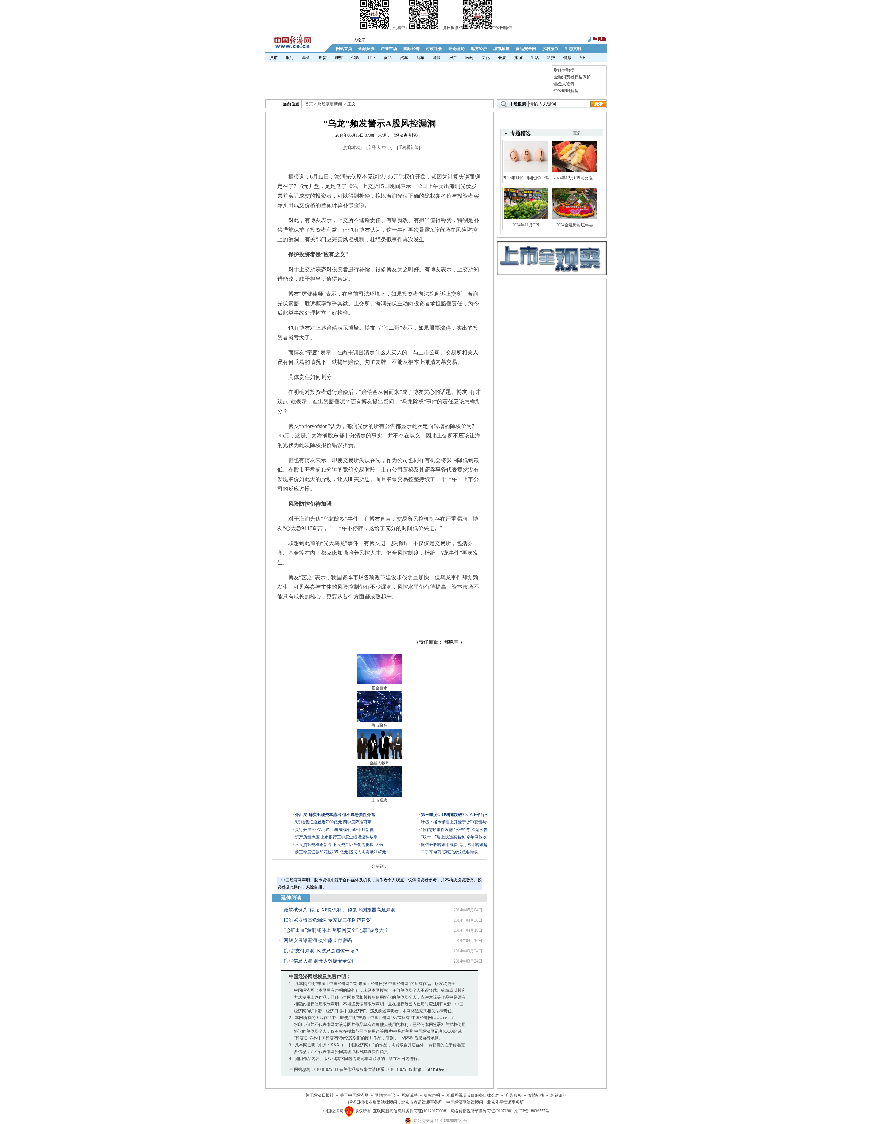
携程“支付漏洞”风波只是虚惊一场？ (321, 950)
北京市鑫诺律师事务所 (421, 1102)
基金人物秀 (564, 83)
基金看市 (379, 688)
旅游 (518, 57)
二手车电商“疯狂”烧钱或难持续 (449, 852)
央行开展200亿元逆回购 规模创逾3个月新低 (334, 829)
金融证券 (366, 48)
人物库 (359, 39)
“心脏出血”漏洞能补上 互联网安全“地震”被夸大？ (336, 930)
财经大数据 (564, 70)
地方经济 (479, 48)
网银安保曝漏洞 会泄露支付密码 (318, 940)
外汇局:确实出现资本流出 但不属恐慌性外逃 (335, 814)
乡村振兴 (550, 48)
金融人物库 (379, 762)
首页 (309, 104)
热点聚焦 (379, 725)
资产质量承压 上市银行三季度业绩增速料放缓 (336, 837)
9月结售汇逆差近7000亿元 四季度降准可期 (333, 822)
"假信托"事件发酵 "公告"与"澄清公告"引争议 (461, 829)
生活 (535, 57)
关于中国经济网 (354, 1095)
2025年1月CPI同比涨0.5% (526, 177)
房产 (453, 57)
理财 (339, 57)
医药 (469, 57)
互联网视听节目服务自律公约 (472, 1095)
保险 (355, 57)
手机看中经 (399, 27)
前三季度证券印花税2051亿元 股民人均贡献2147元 (340, 852)
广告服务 (513, 1095)
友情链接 (536, 1095)
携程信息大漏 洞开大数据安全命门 (320, 961)
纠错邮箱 (558, 1095)
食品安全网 (526, 48)
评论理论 (456, 48)
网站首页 (344, 48)
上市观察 (379, 800)
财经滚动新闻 (329, 104)
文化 (486, 57)
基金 (306, 57)
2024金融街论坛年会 (574, 224)
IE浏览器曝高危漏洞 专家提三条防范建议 (327, 920)
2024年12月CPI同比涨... (575, 177)
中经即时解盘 (566, 90)
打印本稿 (352, 147)
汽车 (404, 57)
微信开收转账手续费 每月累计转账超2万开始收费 (465, 844)
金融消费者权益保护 (572, 77)
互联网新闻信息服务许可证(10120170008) (410, 1111)
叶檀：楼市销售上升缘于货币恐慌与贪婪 (458, 822)
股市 (273, 57)
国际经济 (411, 48)
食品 (388, 57)
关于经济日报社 (319, 1095)
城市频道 (501, 48)
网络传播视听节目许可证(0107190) (481, 1111)
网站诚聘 (409, 1095)
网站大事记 (385, 1095)
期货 (322, 57)
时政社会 (434, 48)
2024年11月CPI (525, 224)
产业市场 (389, 48)
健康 (567, 57)
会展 (502, 57)
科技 (551, 57)
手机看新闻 (408, 147)
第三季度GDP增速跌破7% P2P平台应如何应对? (464, 814)
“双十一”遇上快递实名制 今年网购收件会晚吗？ (464, 837)
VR (583, 57)
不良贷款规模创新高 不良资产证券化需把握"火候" (340, 844)
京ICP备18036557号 (531, 1111)
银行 (290, 57)
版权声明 (432, 1095)
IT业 (371, 57)
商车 (420, 57)
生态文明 (573, 48)
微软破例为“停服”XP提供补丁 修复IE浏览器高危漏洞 (339, 909)
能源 (437, 57)
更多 (577, 132)
